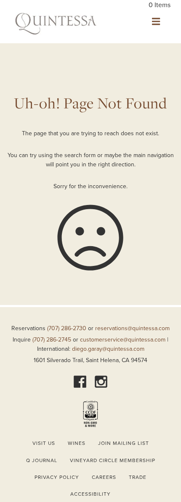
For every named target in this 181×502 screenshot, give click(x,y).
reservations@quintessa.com (132, 328)
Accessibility (90, 494)
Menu (156, 21)
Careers (104, 477)
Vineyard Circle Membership (112, 460)
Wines (76, 443)
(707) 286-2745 (51, 339)
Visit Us (43, 443)
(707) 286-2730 (66, 328)
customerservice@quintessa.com (122, 339)
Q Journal (41, 460)
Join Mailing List (123, 443)
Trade (137, 477)
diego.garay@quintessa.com (108, 348)
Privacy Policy (57, 477)
